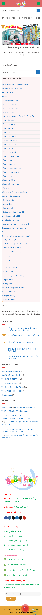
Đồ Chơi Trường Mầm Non (11, 172)
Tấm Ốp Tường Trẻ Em (10, 240)
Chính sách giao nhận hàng (15, 540)
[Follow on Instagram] (9, 518)
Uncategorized (7, 284)
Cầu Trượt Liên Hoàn (9, 104)
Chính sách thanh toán (13, 536)
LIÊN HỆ (31, 609)
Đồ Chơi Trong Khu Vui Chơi (11, 168)
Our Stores (17, 609)
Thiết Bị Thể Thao (8, 264)
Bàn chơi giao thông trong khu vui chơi (15, 84)
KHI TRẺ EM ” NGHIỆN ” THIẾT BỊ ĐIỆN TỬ (23, 335)
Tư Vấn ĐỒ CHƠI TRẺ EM (11, 379)
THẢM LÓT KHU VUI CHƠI (11, 248)
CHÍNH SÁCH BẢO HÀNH (16, 545)
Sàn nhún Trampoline (9, 232)
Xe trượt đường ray (8, 295)
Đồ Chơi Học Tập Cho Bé (10, 156)
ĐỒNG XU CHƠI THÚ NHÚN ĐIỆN (14, 192)
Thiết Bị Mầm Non (8, 256)
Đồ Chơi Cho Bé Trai (9, 144)
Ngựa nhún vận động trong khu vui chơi (15, 224)
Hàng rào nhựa (7, 204)
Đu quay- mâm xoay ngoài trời (12, 196)
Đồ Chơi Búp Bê (7, 128)
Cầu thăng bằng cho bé (10, 100)
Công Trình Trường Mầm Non (11, 375)
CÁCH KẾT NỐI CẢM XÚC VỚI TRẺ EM (22, 342)
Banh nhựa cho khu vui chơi (11, 371)
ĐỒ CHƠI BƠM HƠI (9, 124)
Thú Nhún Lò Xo (7, 272)
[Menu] (3, 3)
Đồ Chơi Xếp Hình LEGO (10, 184)
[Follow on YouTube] (24, 518)
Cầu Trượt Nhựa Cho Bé (10, 108)
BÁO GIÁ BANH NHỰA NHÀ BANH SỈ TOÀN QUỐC (22, 350)
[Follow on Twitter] (17, 518)
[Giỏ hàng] (38, 3)
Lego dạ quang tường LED (11, 216)
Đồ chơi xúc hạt (7, 188)
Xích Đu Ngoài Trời (8, 300)
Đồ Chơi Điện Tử (7, 148)
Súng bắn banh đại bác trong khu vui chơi (16, 236)
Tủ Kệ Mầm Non (7, 280)
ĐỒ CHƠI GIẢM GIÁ (9, 152)
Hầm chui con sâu (8, 200)
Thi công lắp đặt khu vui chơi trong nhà (15, 252)
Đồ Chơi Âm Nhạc (8, 120)
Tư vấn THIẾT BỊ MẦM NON (12, 391)
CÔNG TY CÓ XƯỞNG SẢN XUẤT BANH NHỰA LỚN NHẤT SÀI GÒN (22, 329)
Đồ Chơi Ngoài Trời (8, 160)
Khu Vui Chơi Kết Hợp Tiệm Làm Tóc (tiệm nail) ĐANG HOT (20, 423)
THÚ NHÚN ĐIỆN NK (9, 268)
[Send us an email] (20, 518)
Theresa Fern (6, 408)
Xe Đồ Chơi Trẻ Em (8, 292)
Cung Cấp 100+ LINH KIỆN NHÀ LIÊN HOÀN (18, 116)
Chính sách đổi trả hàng (14, 549)
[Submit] (38, 10)
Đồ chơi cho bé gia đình (10, 140)
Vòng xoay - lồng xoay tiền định (13, 288)
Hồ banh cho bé (7, 208)
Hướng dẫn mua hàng (13, 531)
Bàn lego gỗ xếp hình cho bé (12, 89)
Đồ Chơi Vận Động (8, 180)
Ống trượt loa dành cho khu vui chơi (14, 228)
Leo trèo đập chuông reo (10, 220)
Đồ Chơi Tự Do (7, 176)
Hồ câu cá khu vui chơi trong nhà (13, 212)
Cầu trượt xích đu (8, 112)
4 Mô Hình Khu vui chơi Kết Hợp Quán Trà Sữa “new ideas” (20, 436)
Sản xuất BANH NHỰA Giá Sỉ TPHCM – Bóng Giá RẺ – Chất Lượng (19, 409)
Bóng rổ (4, 96)
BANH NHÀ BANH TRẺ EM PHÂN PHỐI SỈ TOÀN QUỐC (24, 357)
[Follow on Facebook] (6, 518)
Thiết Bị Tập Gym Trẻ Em (10, 260)
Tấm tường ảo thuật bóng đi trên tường (15, 244)
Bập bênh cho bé (8, 92)
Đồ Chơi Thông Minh (9, 164)
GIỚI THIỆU (7, 609)
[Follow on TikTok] (13, 518)
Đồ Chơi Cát (6, 132)
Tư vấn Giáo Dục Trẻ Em (10, 383)
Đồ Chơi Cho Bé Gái (9, 136)
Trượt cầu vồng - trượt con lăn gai (13, 276)
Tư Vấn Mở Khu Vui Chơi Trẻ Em (13, 387)
